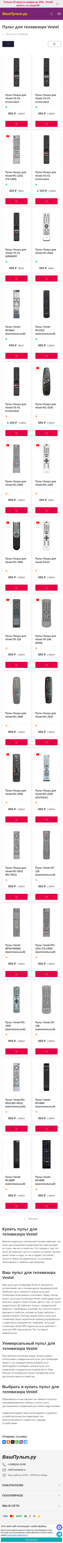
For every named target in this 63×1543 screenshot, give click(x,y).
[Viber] (21, 1442)
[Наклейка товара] (4, 56)
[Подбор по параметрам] (8, 44)
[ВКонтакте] (4, 1442)
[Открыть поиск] (51, 14)
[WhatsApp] (17, 1442)
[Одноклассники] (8, 1442)
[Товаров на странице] (54, 44)
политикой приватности (17, 1535)
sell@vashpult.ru (17, 1469)
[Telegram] (25, 1442)
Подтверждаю (31, 1540)
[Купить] (16, 124)
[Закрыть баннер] (57, 3)
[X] (13, 1442)
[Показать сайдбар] (59, 14)
